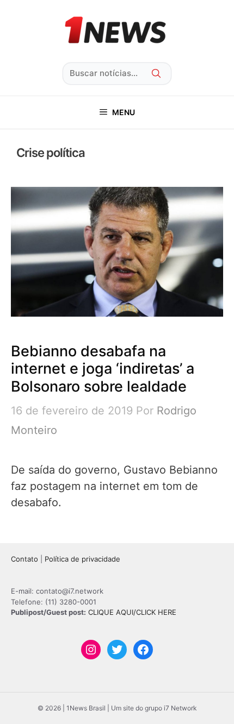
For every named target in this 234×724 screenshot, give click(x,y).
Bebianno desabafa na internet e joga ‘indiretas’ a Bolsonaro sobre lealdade (102, 368)
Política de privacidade (82, 559)
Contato (24, 559)
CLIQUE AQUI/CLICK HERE (132, 612)
